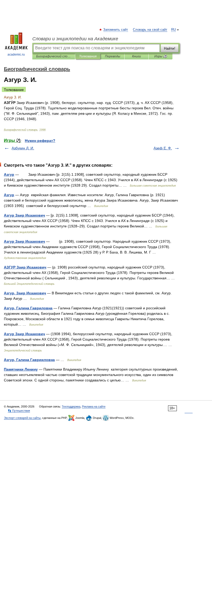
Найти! (169, 48)
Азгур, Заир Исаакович (25, 293)
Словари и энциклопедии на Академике (75, 38)
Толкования (87, 56)
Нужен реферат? (40, 141)
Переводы (112, 56)
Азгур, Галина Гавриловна (28, 308)
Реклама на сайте (93, 406)
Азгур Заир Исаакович (24, 215)
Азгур (9, 174)
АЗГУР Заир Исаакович (25, 267)
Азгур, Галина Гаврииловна (29, 360)
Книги (136, 56)
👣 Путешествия (19, 410)
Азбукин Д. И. (23, 148)
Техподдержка (71, 406)
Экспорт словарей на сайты (22, 417)
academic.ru (16, 54)
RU (173, 30)
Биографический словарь (53, 56)
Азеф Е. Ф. (163, 148)
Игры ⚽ (160, 56)
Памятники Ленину (21, 369)
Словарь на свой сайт (150, 30)
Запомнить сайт (116, 30)
